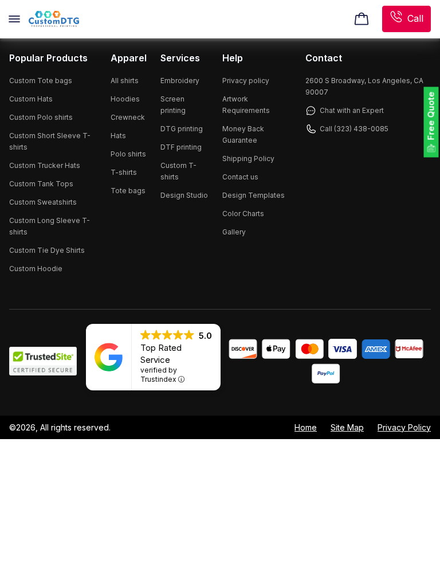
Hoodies (125, 99)
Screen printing (173, 105)
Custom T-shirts (178, 171)
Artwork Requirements (246, 105)
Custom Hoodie (35, 268)
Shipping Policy (248, 158)
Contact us (240, 177)
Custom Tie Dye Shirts (47, 250)
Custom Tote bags (40, 80)
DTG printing (181, 128)
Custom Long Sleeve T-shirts (49, 226)
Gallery (234, 232)
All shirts (125, 80)
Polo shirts (128, 154)
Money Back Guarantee (243, 134)
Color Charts (243, 213)
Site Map (347, 427)
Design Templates (253, 195)
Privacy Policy (404, 427)
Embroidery (179, 80)
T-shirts (124, 172)
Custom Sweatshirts (43, 202)
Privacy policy (245, 80)
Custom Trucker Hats (44, 165)
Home (305, 427)
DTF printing (181, 147)
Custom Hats (31, 99)
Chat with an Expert (352, 110)
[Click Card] (361, 19)
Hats (118, 135)
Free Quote (431, 116)
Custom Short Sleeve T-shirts (50, 141)
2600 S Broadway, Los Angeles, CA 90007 (364, 86)
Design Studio (184, 195)
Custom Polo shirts (41, 117)
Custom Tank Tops (41, 183)
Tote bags (128, 190)
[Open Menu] (14, 19)
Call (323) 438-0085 (354, 128)
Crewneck (128, 117)
